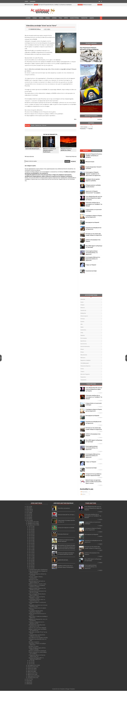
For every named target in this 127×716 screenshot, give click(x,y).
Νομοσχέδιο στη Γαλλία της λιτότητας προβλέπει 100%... (38, 606)
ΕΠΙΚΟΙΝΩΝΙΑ (32, 1)
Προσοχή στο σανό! (33, 579)
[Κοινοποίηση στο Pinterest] (49, 29)
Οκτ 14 (31, 552)
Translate (90, 128)
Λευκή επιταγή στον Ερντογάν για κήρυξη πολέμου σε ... (37, 581)
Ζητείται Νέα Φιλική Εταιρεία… (32, 148)
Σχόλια (83, 494)
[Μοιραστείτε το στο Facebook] (48, 29)
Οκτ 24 (31, 537)
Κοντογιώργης (84, 338)
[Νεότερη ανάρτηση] (1, 358)
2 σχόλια (100, 400)
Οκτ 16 (31, 549)
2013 (27, 518)
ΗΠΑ (81, 324)
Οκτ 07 (31, 563)
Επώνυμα (83, 318)
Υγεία (60, 18)
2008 (27, 683)
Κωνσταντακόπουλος (85, 346)
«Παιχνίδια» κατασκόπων (64, 508)
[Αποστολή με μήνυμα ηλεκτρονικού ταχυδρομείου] (44, 29)
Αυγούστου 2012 (32, 666)
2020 (27, 508)
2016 (27, 514)
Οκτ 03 (31, 660)
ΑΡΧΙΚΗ (26, 1)
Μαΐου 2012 (31, 671)
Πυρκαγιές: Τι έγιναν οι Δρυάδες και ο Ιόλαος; (66, 149)
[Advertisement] (79, 11)
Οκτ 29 (31, 529)
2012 (27, 520)
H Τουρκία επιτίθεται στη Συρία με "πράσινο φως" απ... (37, 655)
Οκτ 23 (31, 538)
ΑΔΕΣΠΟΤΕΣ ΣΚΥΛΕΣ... (63, 560)
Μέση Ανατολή (84, 354)
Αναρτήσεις (85, 491)
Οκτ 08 (31, 562)
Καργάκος (83, 335)
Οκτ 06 (31, 565)
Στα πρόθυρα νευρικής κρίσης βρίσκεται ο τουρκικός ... (36, 611)
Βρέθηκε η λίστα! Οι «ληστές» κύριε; (37, 584)
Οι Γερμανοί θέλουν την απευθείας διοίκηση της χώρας (37, 586)
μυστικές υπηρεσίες (85, 374)
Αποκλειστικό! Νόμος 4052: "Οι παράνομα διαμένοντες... (36, 658)
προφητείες (83, 377)
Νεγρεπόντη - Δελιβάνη (85, 360)
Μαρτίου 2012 (31, 674)
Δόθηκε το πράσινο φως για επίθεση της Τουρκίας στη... (37, 630)
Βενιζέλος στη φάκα (33, 646)
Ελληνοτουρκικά (74, 18)
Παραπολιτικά (38, 125)
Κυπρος (66, 18)
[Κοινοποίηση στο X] (47, 29)
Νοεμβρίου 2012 (32, 523)
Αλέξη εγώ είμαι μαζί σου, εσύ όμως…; (66, 514)
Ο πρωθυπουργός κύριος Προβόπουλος (38, 569)
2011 (27, 679)
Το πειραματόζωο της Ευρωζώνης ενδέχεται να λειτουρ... (37, 635)
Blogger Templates (70, 689)
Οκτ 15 (31, 551)
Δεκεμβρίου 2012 (32, 522)
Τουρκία (82, 371)
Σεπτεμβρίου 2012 (32, 665)
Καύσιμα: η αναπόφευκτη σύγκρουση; (37, 650)
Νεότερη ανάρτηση (29, 156)
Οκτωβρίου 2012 (32, 525)
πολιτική (44, 125)
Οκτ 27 (31, 532)
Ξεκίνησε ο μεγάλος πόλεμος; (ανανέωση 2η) (36, 577)
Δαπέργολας (83, 313)
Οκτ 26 (31, 534)
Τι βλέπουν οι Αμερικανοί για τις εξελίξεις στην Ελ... (36, 622)
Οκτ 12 (31, 555)
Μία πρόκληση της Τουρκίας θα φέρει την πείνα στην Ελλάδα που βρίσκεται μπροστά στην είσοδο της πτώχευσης (66, 547)
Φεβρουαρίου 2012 (32, 676)
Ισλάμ (82, 332)
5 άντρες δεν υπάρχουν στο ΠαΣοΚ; (66, 527)
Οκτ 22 (31, 540)
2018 (27, 511)
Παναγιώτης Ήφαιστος (85, 365)
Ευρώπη (41, 18)
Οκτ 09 (31, 560)
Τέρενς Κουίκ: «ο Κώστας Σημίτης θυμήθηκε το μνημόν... (37, 597)
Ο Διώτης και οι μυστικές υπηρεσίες (37, 627)
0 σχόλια (100, 392)
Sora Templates (61, 689)
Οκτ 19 (31, 545)
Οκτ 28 (31, 531)
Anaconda (83, 299)
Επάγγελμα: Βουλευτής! (63, 534)
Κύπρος (82, 352)
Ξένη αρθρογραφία (85, 363)
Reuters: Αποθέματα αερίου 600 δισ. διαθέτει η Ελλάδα (37, 648)
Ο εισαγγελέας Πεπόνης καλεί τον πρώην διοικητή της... (37, 600)
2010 (27, 680)
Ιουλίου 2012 (31, 668)
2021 (27, 506)
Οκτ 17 (31, 548)
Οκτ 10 (31, 558)
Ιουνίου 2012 (31, 670)
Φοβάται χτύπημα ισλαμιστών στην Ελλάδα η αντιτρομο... (37, 589)
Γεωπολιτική (84, 18)
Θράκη (82, 327)
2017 (27, 512)
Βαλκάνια (83, 307)
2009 (27, 682)
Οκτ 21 (31, 541)
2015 (27, 515)
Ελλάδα (34, 18)
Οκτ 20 (31, 543)
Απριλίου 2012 (31, 673)
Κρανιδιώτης (83, 340)
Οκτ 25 (31, 535)
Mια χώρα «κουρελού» (34, 642)
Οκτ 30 (31, 528)
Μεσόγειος (83, 357)
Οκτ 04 (31, 568)
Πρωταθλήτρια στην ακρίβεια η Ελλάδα (38, 637)
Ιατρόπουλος (83, 329)
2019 (27, 509)
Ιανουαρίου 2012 (32, 677)
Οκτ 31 (31, 526)
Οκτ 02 (31, 662)
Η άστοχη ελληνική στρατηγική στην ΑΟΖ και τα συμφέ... (37, 591)
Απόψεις (54, 18)
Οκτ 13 (31, 554)
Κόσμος (47, 18)
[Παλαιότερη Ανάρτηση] (126, 358)
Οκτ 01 (31, 663)
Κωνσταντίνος (84, 343)
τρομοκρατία (83, 379)
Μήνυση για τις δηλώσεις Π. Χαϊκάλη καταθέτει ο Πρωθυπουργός (49, 150)
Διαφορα (92, 18)
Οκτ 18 (31, 546)
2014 (27, 517)
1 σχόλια (100, 431)
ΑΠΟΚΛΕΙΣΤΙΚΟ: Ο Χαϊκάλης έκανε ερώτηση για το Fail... (37, 625)
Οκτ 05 (31, 566)
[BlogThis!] (45, 29)
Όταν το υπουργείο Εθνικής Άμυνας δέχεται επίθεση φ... (37, 594)
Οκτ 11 (31, 557)
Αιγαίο (82, 302)
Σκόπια (82, 368)
